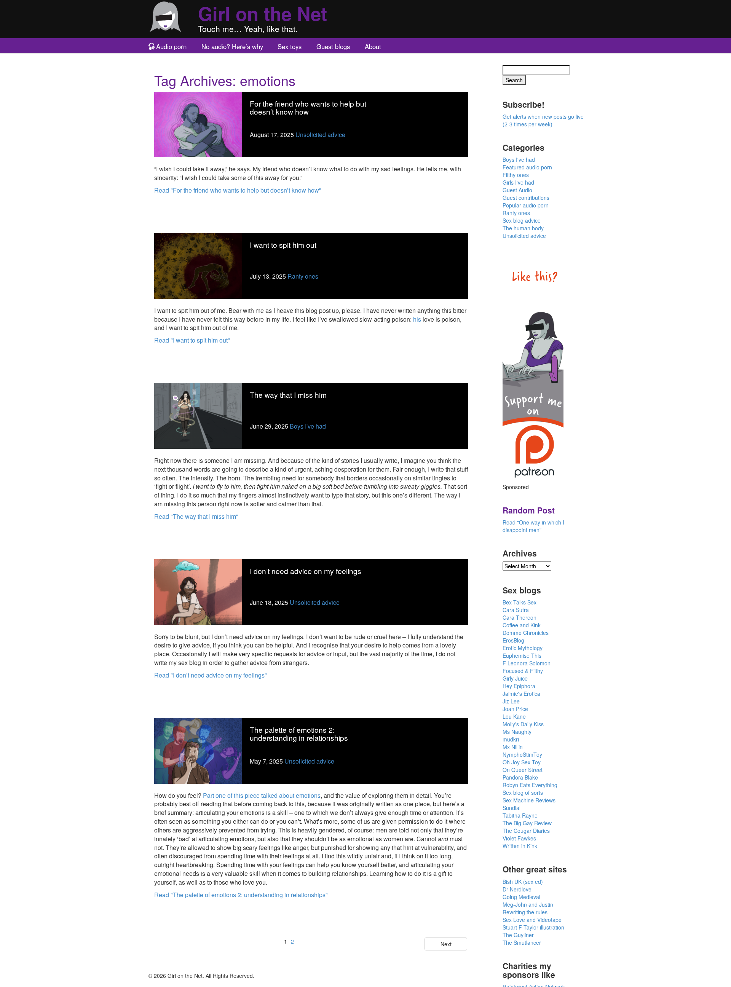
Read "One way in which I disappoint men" (533, 526)
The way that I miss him (288, 394)
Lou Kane (514, 716)
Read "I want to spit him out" (192, 340)
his (417, 319)
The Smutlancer (522, 942)
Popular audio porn (526, 205)
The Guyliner (518, 935)
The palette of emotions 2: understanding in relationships (299, 733)
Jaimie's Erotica (521, 693)
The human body (523, 228)
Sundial (511, 808)
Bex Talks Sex (519, 602)
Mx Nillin (513, 747)
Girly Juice (515, 678)
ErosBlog (513, 640)
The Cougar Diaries (526, 830)
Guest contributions (526, 197)
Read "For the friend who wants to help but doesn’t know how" (237, 190)
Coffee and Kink (522, 625)
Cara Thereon (519, 617)
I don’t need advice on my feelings (305, 571)
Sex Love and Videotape (532, 919)
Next (446, 944)
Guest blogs (333, 46)
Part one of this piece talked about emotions (262, 795)
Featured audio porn (527, 167)
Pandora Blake (520, 777)
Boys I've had (308, 426)
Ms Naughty (517, 731)
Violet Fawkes (519, 838)
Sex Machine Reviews (529, 800)
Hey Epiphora (519, 686)
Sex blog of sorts (523, 792)
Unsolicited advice (320, 134)
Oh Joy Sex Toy (522, 762)
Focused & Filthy (523, 670)
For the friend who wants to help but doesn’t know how (308, 107)
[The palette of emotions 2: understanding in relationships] (198, 749)
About (373, 46)
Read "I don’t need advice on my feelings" (210, 675)
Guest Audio (517, 190)
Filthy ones (516, 175)
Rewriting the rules (525, 912)
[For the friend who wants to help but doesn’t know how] (198, 123)
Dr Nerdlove (517, 889)
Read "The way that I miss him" (196, 516)
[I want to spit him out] (198, 264)
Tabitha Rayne (520, 815)
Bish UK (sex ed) (523, 881)
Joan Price (515, 709)
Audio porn (171, 46)
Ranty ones (302, 276)
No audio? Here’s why (232, 46)
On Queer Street (523, 769)
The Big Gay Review (527, 823)
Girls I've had (518, 182)
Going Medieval (521, 897)
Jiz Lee (511, 701)
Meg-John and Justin (528, 904)
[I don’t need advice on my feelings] (198, 591)
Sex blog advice (522, 220)
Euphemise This (522, 655)
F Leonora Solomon (527, 663)
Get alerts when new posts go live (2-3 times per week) (543, 120)
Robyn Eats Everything (530, 785)
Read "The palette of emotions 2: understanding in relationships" (241, 894)
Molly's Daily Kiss (523, 724)
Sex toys (290, 46)
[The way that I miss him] (198, 415)
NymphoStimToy (522, 754)
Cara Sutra (516, 610)
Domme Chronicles (526, 632)
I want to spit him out (283, 244)
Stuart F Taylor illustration (533, 927)
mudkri (511, 739)
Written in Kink (520, 846)
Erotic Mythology (523, 648)
